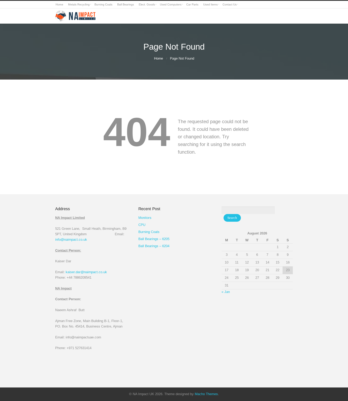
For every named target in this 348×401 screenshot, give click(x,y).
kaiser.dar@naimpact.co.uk (87, 272)
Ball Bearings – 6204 (153, 246)
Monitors (144, 218)
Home (158, 58)
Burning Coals (149, 232)
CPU (141, 225)
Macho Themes (206, 394)
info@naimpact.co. (69, 239)
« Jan (226, 292)
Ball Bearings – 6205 (153, 239)
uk (85, 239)
